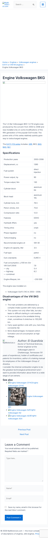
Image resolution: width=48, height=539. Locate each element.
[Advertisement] (24, 36)
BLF (9, 147)
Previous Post (24, 430)
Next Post (24, 434)
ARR (30, 144)
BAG (4, 147)
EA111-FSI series (13, 144)
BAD (39, 144)
